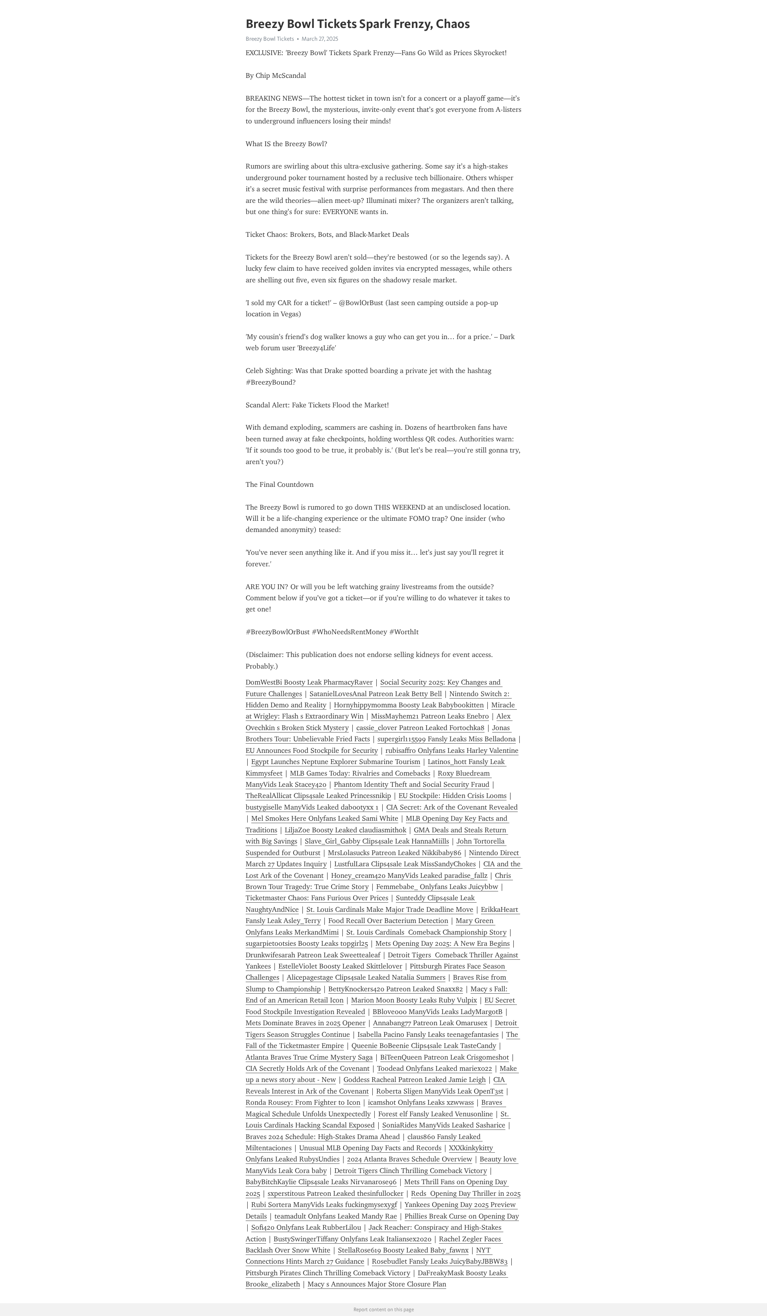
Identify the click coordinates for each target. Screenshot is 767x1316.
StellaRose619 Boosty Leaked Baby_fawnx (403, 1250)
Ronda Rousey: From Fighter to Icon (303, 1102)
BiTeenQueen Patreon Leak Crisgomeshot (444, 1057)
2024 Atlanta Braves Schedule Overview (409, 1159)
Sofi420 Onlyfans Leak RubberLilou (306, 1227)
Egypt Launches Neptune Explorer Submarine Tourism (335, 761)
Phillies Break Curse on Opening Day (462, 1216)
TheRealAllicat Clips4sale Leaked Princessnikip (318, 795)
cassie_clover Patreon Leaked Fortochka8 (420, 727)
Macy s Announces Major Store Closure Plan (377, 1284)
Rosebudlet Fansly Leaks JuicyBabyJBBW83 (440, 1261)
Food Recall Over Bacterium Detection (388, 920)
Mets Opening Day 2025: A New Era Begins (443, 943)
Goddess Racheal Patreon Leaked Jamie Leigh (415, 1079)
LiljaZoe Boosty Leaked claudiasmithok (345, 830)
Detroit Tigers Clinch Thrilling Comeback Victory (410, 1170)
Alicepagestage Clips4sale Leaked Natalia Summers (366, 977)
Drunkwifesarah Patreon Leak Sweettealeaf (313, 955)
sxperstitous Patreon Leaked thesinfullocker (335, 1193)
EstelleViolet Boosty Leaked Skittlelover (340, 966)
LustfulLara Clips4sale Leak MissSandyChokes (405, 863)
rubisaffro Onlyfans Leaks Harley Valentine (452, 750)
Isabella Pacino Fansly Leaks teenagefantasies (428, 1034)
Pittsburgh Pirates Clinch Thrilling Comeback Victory (328, 1272)
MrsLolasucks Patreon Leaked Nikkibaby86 (394, 852)
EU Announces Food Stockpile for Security (312, 750)
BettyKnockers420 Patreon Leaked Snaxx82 (395, 989)
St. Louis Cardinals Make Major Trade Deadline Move (389, 909)
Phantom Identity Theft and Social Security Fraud (411, 784)
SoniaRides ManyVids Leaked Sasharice (443, 1125)
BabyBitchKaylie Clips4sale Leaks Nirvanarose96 (321, 1181)
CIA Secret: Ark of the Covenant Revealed (452, 807)
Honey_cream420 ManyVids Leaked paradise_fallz (409, 875)
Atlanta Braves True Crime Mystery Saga (309, 1057)
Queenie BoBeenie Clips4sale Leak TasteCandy (424, 1045)
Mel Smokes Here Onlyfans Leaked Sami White (324, 818)
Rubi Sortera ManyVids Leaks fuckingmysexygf (324, 1204)
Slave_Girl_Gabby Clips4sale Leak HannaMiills (377, 841)
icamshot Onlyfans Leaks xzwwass (421, 1102)
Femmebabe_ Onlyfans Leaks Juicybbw (437, 886)
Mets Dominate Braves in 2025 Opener (306, 1022)
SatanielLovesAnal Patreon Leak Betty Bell (376, 693)
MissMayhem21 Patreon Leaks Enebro (430, 716)
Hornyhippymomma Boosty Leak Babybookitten (409, 705)
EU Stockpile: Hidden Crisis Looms (453, 795)
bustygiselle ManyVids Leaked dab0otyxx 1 (312, 807)
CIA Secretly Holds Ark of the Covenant (308, 1068)
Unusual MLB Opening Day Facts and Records (370, 1147)
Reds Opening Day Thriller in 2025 (466, 1193)
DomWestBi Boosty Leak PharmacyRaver (309, 682)
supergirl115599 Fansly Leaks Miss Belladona (447, 738)
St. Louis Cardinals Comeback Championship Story (426, 932)
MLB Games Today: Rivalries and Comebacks (360, 773)
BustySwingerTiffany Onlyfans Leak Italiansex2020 (352, 1239)
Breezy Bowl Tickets (270, 38)
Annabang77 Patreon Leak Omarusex (430, 1022)
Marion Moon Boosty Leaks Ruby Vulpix (414, 1000)
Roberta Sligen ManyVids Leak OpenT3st (439, 1091)
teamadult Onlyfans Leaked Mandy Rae (335, 1216)
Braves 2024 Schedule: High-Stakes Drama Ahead (323, 1136)
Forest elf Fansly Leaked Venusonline (435, 1114)
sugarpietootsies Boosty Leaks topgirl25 (307, 943)
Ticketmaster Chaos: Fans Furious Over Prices (317, 897)
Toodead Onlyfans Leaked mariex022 (434, 1068)
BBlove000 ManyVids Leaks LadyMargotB (438, 1011)
